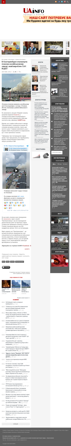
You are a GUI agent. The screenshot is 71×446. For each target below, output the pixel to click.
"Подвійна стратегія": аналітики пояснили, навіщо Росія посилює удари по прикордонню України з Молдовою (59, 203)
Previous (2, 48)
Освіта (47, 430)
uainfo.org (19, 438)
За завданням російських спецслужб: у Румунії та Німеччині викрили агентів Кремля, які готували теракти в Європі (17, 377)
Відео (60, 233)
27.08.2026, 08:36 (39, 128)
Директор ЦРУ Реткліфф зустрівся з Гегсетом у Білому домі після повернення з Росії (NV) (41, 124)
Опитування (59, 104)
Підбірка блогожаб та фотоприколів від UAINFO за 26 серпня (10, 52)
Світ (32, 430)
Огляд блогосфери (7, 432)
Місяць (60, 164)
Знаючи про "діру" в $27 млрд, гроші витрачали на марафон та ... (53, 52)
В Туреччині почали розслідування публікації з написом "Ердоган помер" (59, 195)
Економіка (27, 430)
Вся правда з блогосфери (8, 59)
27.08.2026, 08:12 (39, 143)
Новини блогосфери (20, 59)
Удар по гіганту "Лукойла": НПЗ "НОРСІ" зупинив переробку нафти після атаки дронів (17, 355)
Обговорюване (59, 158)
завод (7, 261)
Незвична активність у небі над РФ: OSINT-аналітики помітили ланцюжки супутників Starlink (18, 413)
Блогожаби (59, 252)
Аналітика (60, 60)
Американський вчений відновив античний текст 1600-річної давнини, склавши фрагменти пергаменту (16, 328)
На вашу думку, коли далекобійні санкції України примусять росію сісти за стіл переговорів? (59, 109)
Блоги (40, 62)
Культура (35, 430)
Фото (60, 214)
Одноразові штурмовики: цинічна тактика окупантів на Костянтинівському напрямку (40, 68)
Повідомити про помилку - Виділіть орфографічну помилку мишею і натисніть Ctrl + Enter (15, 256)
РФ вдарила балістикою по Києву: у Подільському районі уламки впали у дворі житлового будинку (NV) (42, 132)
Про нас (4, 439)
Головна (4, 430)
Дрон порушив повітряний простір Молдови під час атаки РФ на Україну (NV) (42, 140)
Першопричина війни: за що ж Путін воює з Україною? (44, 78)
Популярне (60, 161)
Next (68, 48)
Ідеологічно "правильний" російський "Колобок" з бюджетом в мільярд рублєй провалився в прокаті (40, 90)
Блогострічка (40, 100)
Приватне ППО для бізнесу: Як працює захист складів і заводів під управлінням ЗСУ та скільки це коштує (59, 94)
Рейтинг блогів (21, 432)
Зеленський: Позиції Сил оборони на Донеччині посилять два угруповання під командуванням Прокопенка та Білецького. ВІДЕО (60, 245)
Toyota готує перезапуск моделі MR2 (16, 359)
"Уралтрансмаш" (19, 261)
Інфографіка (40, 149)
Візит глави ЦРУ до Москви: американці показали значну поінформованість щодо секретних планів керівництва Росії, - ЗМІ (59, 179)
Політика (16, 430)
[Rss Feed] (56, 2)
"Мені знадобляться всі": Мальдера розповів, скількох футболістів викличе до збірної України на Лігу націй (18, 371)
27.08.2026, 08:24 (39, 137)
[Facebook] (59, 2)
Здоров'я (56, 430)
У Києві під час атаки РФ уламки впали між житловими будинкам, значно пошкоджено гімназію (17, 308)
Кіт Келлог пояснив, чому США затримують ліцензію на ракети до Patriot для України (17, 365)
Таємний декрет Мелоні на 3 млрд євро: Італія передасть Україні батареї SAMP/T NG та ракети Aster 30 (17, 348)
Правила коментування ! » (23, 297)
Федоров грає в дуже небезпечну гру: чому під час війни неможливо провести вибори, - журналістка (59, 80)
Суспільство (22, 430)
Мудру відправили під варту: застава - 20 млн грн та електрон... (31, 52)
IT (52, 430)
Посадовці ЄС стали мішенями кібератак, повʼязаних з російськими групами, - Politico (59, 67)
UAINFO (27, 249)
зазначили (7, 219)
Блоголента (14, 432)
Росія (3, 261)
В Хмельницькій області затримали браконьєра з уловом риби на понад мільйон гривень (16, 390)
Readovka (16, 115)
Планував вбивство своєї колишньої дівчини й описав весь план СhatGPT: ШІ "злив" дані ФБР (17, 336)
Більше (16, 424)
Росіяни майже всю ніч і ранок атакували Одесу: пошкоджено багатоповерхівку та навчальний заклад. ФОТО (17, 322)
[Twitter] (62, 2)
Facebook (26, 246)
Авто (50, 430)
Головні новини (10, 430)
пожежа (12, 261)
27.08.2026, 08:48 (39, 120)
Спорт (60, 430)
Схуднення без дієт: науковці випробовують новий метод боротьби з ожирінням (17, 342)
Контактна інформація (12, 439)
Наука (39, 430)
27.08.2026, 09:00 (39, 110)
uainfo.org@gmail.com (22, 439)
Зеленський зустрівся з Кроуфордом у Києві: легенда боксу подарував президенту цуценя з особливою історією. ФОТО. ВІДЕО (59, 170)
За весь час (65, 164)
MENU (4, 2)
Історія (43, 430)
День (54, 164)
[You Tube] (64, 2)
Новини (16, 300)
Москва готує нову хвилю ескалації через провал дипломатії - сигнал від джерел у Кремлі (17, 396)
